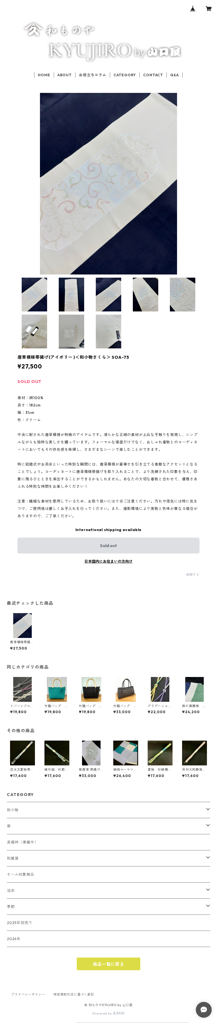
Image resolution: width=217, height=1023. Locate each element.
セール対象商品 (20, 874)
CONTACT (153, 75)
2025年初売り (19, 922)
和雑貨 (13, 858)
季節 (11, 906)
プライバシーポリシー (28, 994)
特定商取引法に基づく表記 (73, 994)
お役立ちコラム (92, 75)
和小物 (13, 810)
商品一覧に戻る (108, 964)
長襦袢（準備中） (22, 842)
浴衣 (11, 890)
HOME (44, 75)
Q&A (174, 75)
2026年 (14, 938)
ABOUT (64, 75)
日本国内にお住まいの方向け (108, 561)
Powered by (103, 1013)
